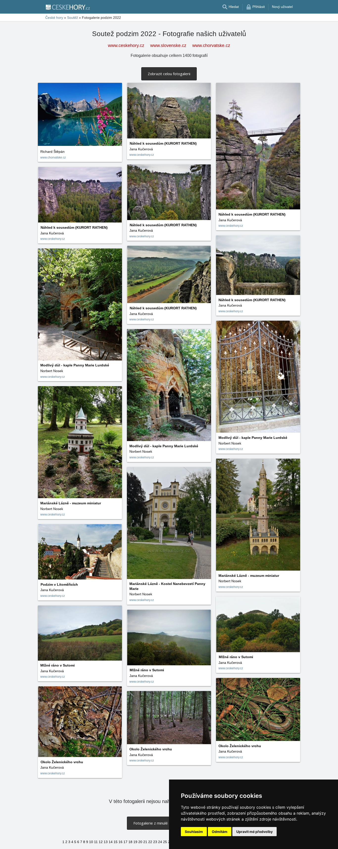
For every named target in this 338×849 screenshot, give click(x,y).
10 (91, 842)
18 (130, 842)
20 (140, 842)
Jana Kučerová (141, 149)
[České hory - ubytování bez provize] (67, 7)
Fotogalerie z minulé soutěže (157, 823)
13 (106, 842)
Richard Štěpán (52, 152)
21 (145, 842)
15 (116, 842)
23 (155, 842)
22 (150, 842)
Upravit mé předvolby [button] (254, 831)
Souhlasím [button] (194, 831)
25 (165, 842)
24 (160, 842)
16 (120, 842)
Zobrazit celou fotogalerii (169, 73)
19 (135, 842)
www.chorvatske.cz (211, 45)
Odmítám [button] (219, 831)
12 (101, 842)
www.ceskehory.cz (126, 45)
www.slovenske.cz (168, 45)
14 (111, 842)
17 (125, 842)
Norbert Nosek (51, 371)
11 (96, 842)
